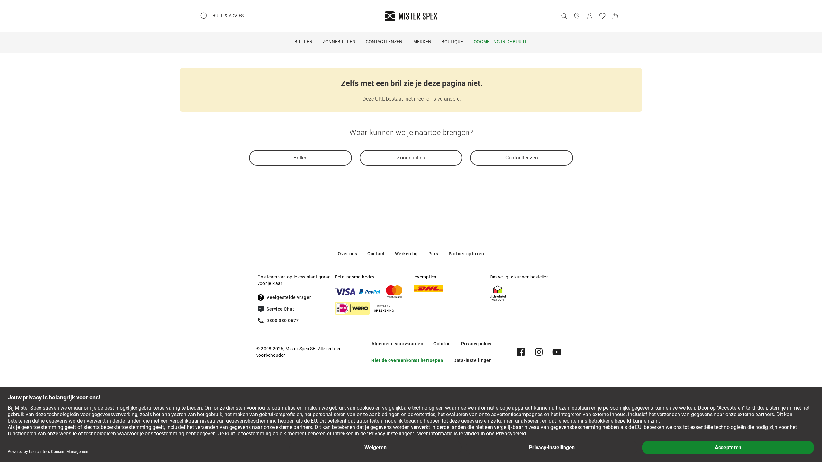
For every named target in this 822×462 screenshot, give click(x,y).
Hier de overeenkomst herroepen (407, 360)
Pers (433, 253)
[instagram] (539, 352)
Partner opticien (466, 253)
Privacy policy (476, 343)
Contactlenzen (384, 41)
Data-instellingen (472, 360)
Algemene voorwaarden (397, 343)
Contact (376, 253)
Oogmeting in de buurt (500, 41)
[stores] (576, 16)
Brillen (303, 41)
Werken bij (406, 253)
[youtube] (557, 352)
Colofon (442, 343)
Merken (422, 41)
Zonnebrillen (339, 41)
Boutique (452, 41)
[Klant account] (589, 16)
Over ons (347, 253)
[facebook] (521, 352)
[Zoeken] (563, 16)
